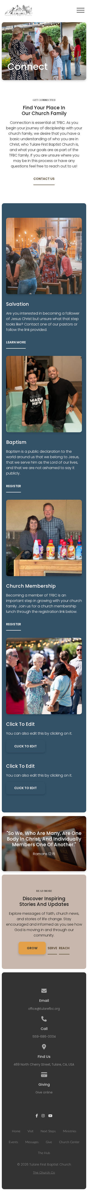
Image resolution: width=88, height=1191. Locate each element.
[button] (80, 10)
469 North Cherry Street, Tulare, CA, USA (44, 1064)
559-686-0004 (44, 1036)
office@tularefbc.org (44, 1009)
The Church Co (44, 1172)
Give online (44, 1092)
